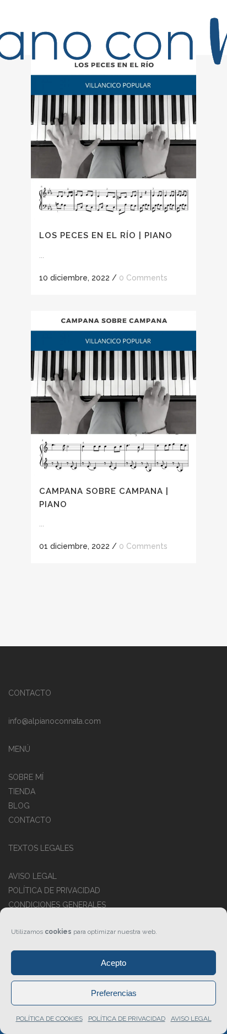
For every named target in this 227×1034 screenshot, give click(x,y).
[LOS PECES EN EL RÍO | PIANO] (113, 137)
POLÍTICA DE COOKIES (49, 1018)
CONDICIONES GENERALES (57, 904)
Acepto (113, 962)
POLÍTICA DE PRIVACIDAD (126, 1018)
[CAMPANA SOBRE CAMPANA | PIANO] (113, 393)
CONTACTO (29, 820)
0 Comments (143, 277)
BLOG (19, 805)
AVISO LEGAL (191, 1018)
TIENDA (21, 791)
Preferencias (114, 993)
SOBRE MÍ (26, 777)
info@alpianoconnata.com (54, 721)
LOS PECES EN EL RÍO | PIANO (105, 235)
